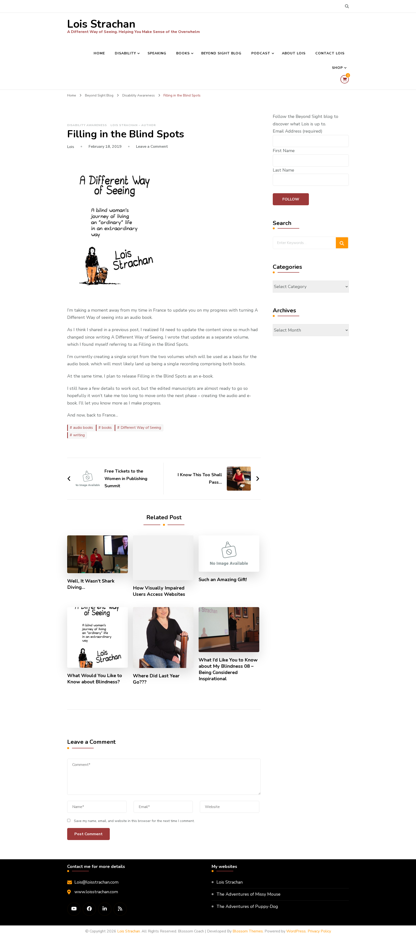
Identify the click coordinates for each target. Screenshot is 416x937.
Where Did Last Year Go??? (156, 679)
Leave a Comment (152, 146)
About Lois (294, 53)
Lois (70, 146)
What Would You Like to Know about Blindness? (94, 679)
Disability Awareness (87, 125)
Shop (337, 67)
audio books (83, 427)
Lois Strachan (101, 24)
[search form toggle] (347, 6)
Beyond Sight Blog (221, 53)
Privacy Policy (319, 931)
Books (183, 53)
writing (79, 435)
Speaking (157, 53)
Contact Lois (329, 53)
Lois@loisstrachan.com (96, 882)
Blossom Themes (248, 931)
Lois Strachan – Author (133, 125)
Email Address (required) (297, 131)
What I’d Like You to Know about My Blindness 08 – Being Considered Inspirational (228, 669)
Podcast (260, 53)
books (107, 427)
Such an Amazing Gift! (223, 580)
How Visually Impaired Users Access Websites (159, 591)
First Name (284, 151)
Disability (125, 53)
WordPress (296, 931)
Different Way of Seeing (141, 427)
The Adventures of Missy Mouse (248, 894)
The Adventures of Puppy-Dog (247, 906)
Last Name (283, 170)
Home (99, 53)
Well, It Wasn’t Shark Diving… (90, 584)
